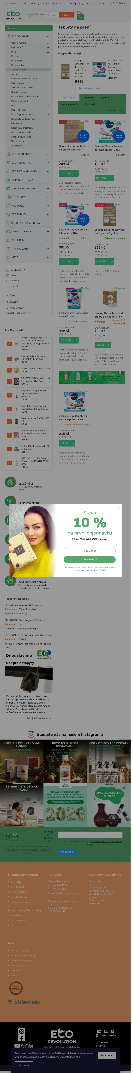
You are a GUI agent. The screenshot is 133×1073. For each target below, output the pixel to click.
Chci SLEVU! (89, 559)
